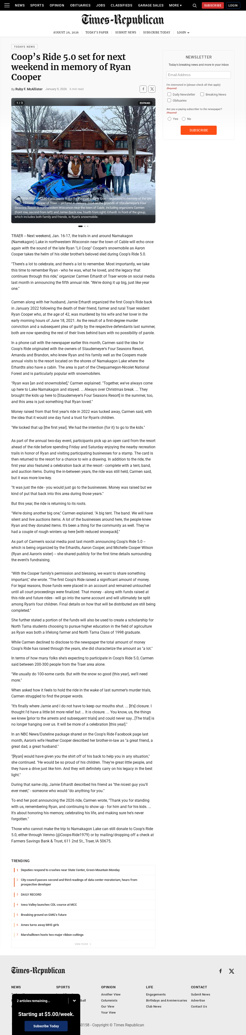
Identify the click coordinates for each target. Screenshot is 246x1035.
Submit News (125, 32)
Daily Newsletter (184, 94)
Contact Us (199, 1006)
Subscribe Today (156, 32)
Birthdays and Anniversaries (166, 1000)
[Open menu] (7, 5)
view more (82, 944)
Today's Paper (97, 32)
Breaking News (216, 94)
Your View (108, 1012)
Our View (107, 1006)
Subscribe (213, 5)
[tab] (80, 226)
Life (149, 987)
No (189, 119)
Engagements (156, 994)
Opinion (57, 5)
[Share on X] (152, 89)
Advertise (198, 1000)
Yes (175, 119)
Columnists (109, 1000)
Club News (154, 1006)
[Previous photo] (18, 160)
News (20, 5)
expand (145, 103)
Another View (111, 994)
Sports (37, 5)
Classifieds (121, 5)
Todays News (24, 46)
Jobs (100, 5)
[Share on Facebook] (143, 89)
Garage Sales (151, 5)
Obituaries (80, 5)
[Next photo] (148, 160)
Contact (199, 987)
